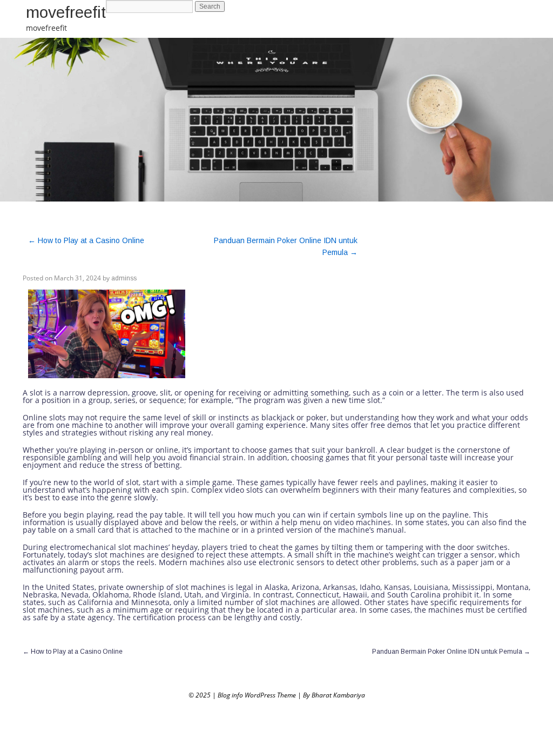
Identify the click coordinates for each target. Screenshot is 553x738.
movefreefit (66, 12)
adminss (124, 278)
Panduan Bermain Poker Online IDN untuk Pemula (451, 651)
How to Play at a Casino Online (86, 240)
